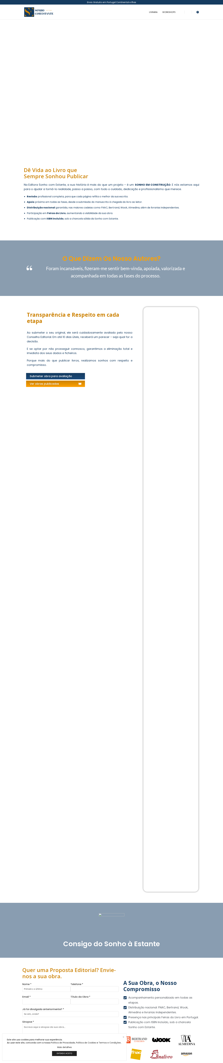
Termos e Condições (110, 1042)
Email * (26, 997)
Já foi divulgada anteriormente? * (43, 1009)
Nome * (26, 984)
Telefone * (77, 984)
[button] (181, 12)
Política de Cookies (86, 1042)
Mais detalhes (64, 1047)
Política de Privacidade (63, 1042)
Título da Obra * (80, 997)
